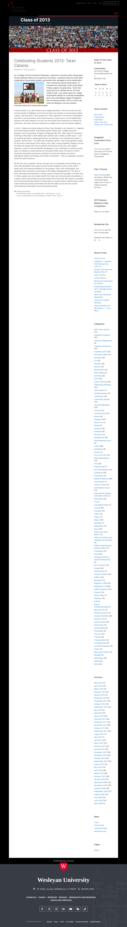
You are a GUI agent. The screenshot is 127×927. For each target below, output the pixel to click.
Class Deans (99, 390)
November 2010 (100, 755)
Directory (63, 897)
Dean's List (98, 422)
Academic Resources (102, 346)
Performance (99, 571)
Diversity (97, 429)
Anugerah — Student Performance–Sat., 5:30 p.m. (102, 263)
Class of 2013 (35, 20)
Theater (97, 637)
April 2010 (98, 770)
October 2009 (99, 788)
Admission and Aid (76, 13)
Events (97, 446)
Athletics (97, 364)
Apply (95, 3)
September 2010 (100, 761)
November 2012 (100, 701)
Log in (96, 822)
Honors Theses (100, 485)
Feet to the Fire (100, 455)
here (100, 212)
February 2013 (100, 692)
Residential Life (100, 586)
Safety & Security (101, 589)
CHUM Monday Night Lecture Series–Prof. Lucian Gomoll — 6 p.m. (38, 193)
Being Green (99, 370)
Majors (97, 520)
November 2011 (100, 725)
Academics (59, 13)
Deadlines (98, 419)
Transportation (100, 640)
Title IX (62, 921)
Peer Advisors (99, 565)
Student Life (99, 619)
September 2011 (100, 731)
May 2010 (98, 767)
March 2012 (98, 716)
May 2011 (98, 737)
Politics (97, 577)
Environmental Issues (102, 441)
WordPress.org (100, 831)
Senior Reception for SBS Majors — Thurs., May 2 (103, 308)
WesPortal (52, 897)
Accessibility (69, 921)
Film (95, 464)
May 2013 (98, 683)
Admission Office (101, 355)
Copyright (49, 921)
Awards (97, 367)
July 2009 (98, 797)
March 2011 (98, 743)
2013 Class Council (101, 330)
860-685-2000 (87, 889)
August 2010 (99, 764)
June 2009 (98, 800)
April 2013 (98, 686)
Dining (96, 425)
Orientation (98, 551)
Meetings (98, 523)
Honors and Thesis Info (103, 125)
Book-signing (99, 373)
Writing (97, 661)
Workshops (98, 658)
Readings (98, 580)
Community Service (102, 399)
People (97, 568)
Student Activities (101, 616)
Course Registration (102, 405)
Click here (98, 149)
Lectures (97, 511)
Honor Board (99, 482)
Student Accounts (101, 613)
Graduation (98, 476)
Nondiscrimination (95, 921)
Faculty (97, 452)
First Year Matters (101, 470)
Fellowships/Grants (101, 458)
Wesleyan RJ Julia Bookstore (82, 897)
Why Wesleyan (45, 13)
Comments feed (100, 828)
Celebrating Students (23, 191)
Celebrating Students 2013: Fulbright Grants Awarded (103, 289)
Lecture (97, 508)
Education (98, 435)
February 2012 (100, 719)
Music (96, 529)
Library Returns (100, 278)
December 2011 (100, 722)
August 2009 (99, 794)
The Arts (97, 634)
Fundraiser (98, 473)
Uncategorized (100, 643)
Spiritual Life (99, 610)
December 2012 (100, 698)
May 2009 (98, 803)
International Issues (102, 488)
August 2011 (99, 734)
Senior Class (99, 595)
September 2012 (100, 707)
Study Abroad (99, 622)
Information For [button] (111, 3)
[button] (116, 13)
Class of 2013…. (100, 275)
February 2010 (100, 776)
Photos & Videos (100, 574)
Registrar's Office (101, 583)
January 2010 (99, 779)
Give (100, 3)
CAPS (96, 379)
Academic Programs (102, 335)
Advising (97, 358)
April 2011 (98, 740)
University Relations (102, 646)
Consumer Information (81, 921)
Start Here (98, 115)
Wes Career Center (101, 652)
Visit (89, 3)
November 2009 (100, 785)
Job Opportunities (101, 505)
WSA (96, 664)
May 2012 (98, 710)
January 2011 (99, 749)
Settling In (98, 598)
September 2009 (101, 791)
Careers (42, 897)
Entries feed (99, 825)
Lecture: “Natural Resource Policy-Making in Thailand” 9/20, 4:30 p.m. (39, 195)
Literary (97, 517)
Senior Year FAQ (100, 122)
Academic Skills (100, 352)
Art (95, 361)
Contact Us (31, 897)
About (107, 13)
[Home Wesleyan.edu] (63, 867)
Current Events (100, 413)
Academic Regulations (103, 341)
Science (97, 592)
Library (97, 514)
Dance (96, 416)
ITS (95, 502)
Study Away (99, 625)
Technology (98, 631)
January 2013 (99, 695)
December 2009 (100, 782)
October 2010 (99, 758)
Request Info (81, 3)
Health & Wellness (101, 479)
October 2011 (99, 728)
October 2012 (99, 704)
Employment (99, 438)
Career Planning (100, 382)
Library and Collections (61, 900)
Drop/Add (98, 431)
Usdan (96, 649)
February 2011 (99, 746)
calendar (97, 376)
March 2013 (99, 689)
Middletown (99, 526)
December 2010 (100, 752)
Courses (97, 410)
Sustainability (99, 628)
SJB (95, 601)
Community (98, 396)
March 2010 (99, 773)
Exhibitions (98, 449)
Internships (98, 499)
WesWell (97, 655)
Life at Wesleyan (94, 13)
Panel (96, 554)
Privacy (56, 921)
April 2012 (98, 713)
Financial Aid (99, 467)
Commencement (100, 393)
